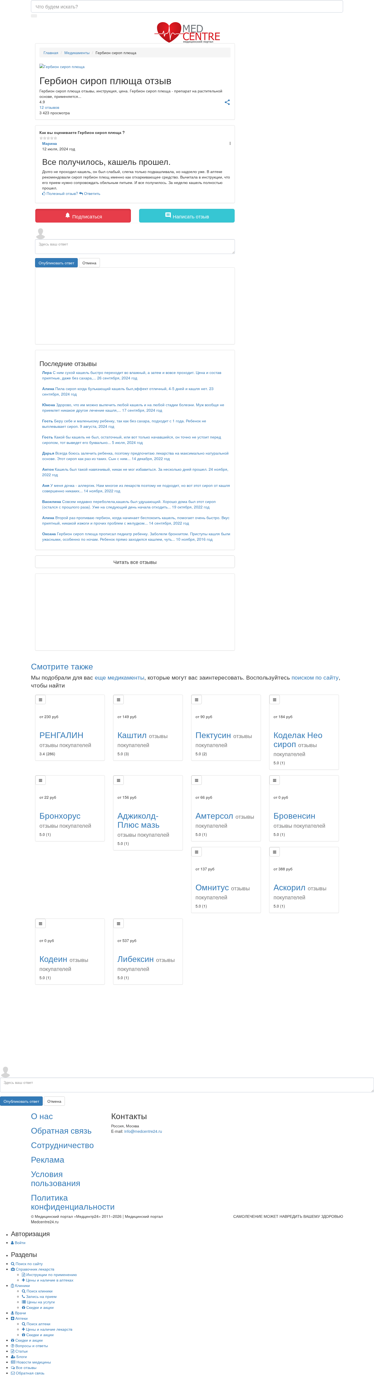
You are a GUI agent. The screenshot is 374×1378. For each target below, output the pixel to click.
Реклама (47, 1159)
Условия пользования (55, 1178)
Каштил (142, 739)
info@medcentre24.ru (143, 1131)
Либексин (146, 963)
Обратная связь (61, 1130)
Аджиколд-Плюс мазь (143, 823)
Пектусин (223, 739)
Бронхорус (65, 819)
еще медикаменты (119, 677)
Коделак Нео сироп (298, 743)
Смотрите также (62, 666)
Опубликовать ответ (56, 262)
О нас (42, 1116)
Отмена (89, 262)
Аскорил (300, 891)
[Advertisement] (135, 612)
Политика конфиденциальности (73, 1201)
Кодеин (63, 963)
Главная (51, 52)
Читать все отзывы (135, 561)
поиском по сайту (315, 677)
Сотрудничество (62, 1145)
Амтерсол (224, 819)
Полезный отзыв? (62, 193)
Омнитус (222, 891)
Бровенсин (299, 819)
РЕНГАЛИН (65, 739)
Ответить (91, 193)
